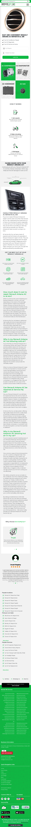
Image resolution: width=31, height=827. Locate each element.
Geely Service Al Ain (9, 705)
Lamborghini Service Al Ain (23, 712)
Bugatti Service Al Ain (9, 698)
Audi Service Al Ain (21, 695)
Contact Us (3, 773)
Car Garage (3, 775)
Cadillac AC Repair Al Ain (11, 631)
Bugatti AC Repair (9, 628)
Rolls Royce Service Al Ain (23, 728)
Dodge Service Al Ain (9, 702)
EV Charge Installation (6, 780)
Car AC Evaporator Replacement (13, 645)
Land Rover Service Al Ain (8, 714)
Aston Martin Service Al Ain (8, 695)
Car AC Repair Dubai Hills (11, 663)
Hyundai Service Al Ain (9, 709)
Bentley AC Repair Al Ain (11, 623)
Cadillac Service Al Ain (22, 698)
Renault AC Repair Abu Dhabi (12, 595)
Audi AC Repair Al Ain (10, 621)
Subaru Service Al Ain (22, 730)
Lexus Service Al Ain (21, 714)
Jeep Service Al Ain (21, 711)
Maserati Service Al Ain (22, 716)
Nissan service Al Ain (9, 725)
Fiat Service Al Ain (10, 704)
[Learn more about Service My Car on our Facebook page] (5, 799)
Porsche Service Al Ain (22, 726)
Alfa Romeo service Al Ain (22, 693)
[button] (15, 549)
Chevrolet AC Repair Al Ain (11, 634)
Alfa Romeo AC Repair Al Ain (12, 615)
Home (2, 768)
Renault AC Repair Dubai (11, 600)
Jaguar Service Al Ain (9, 711)
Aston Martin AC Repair (10, 618)
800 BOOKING (7, 753)
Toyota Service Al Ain (21, 731)
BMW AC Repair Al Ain (10, 626)
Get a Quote (15, 685)
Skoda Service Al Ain (9, 730)
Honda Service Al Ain (9, 707)
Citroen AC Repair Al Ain (11, 636)
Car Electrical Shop (9, 660)
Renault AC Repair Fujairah (11, 603)
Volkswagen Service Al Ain (8, 733)
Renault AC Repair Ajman (11, 598)
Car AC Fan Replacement (11, 666)
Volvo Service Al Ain (21, 733)
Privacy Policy (4, 789)
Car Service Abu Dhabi (6, 784)
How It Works (4, 770)
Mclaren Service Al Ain (22, 718)
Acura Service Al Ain (9, 693)
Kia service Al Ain (10, 712)
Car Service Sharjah (5, 782)
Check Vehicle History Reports (12, 647)
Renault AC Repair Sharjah (11, 608)
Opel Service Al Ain (21, 725)
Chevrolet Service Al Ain (8, 700)
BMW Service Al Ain (21, 697)
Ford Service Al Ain (21, 704)
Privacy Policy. (24, 822)
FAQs (2, 772)
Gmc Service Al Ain (21, 705)
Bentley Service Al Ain (9, 697)
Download (3, 779)
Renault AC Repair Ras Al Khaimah (13, 605)
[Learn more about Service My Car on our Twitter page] (2, 799)
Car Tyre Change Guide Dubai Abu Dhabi (15, 653)
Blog (2, 777)
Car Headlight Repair (10, 655)
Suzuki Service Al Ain (9, 731)
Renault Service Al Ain (9, 728)
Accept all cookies (15, 825)
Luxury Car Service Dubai (11, 650)
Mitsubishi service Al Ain (22, 723)
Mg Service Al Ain (21, 719)
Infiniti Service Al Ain (21, 709)
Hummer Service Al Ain (22, 707)
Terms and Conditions (6, 787)
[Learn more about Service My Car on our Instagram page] (8, 799)
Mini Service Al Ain (10, 723)
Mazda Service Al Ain (9, 718)
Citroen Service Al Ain (22, 700)
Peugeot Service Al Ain (9, 726)
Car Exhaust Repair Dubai (11, 658)
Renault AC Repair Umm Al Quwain (13, 611)
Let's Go (15, 57)
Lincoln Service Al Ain (9, 716)
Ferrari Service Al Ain (21, 702)
